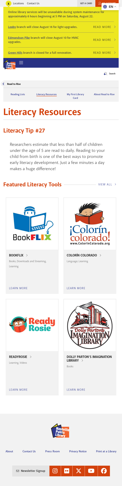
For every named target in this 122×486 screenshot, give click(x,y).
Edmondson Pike (19, 38)
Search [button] (112, 73)
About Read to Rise (104, 94)
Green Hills (15, 53)
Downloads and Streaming (31, 261)
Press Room (52, 451)
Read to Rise (14, 84)
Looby (12, 27)
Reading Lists (18, 94)
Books (12, 261)
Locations (18, 3)
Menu (16, 63)
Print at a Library (106, 451)
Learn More (18, 288)
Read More (103, 27)
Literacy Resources (46, 94)
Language (72, 261)
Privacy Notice (78, 451)
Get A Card (86, 3)
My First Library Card (75, 96)
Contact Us (33, 3)
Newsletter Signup (33, 471)
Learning (14, 266)
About (9, 451)
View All (105, 184)
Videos (23, 362)
